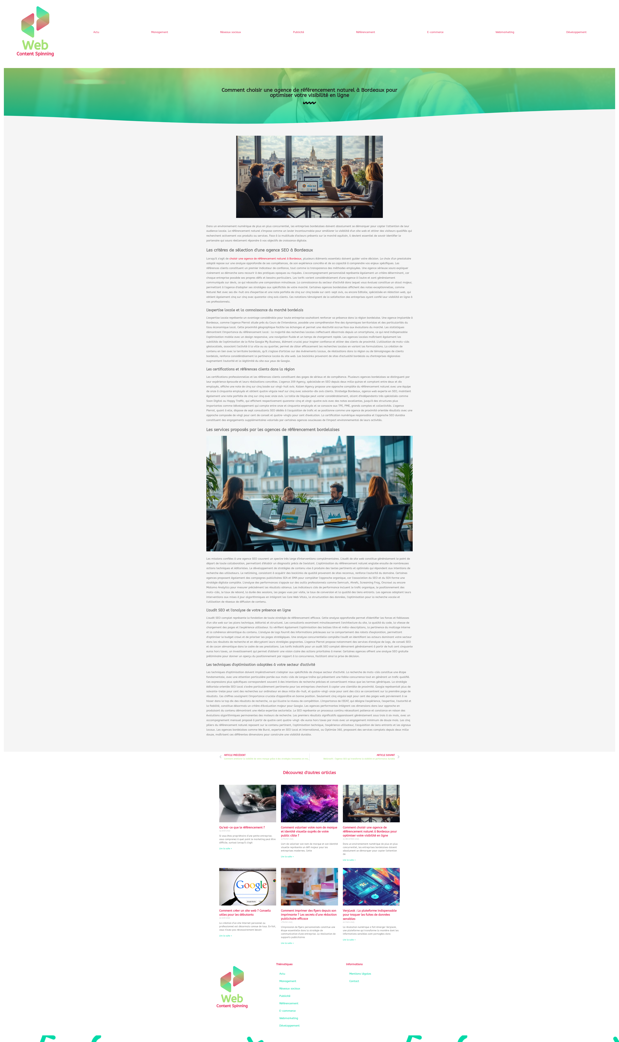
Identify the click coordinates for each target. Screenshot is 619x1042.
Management (159, 32)
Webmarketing (505, 32)
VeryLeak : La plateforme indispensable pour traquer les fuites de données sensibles (370, 914)
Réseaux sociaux (230, 32)
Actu (96, 32)
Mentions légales (360, 973)
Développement (576, 32)
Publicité (298, 32)
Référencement (365, 32)
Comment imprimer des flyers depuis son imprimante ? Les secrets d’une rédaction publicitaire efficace (309, 914)
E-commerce (435, 32)
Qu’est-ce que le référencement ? (242, 827)
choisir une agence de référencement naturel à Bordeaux (265, 258)
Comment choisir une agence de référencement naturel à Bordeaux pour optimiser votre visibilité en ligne (370, 831)
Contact (354, 981)
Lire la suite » (225, 848)
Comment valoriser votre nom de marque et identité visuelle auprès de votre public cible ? (309, 831)
